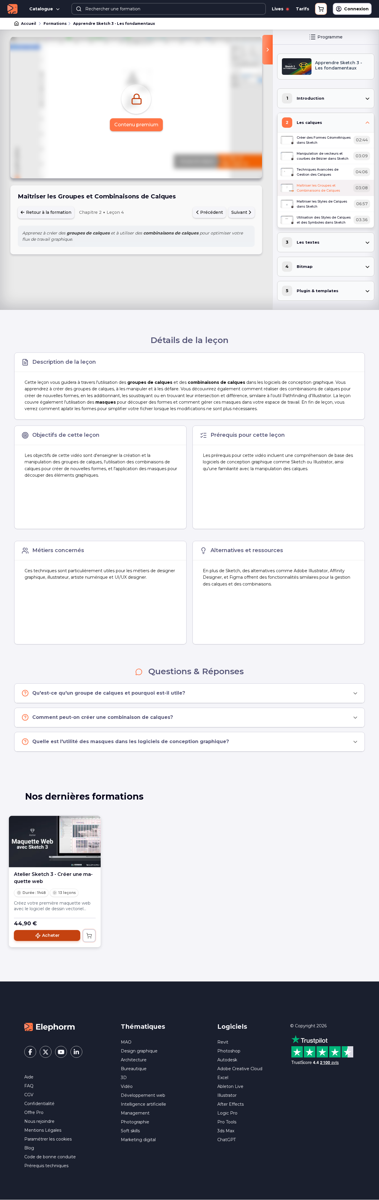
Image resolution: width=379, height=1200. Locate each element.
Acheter (51, 935)
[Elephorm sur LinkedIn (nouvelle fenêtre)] (76, 1052)
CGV (28, 1094)
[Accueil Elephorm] (49, 1026)
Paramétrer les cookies (48, 1139)
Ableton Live (230, 1086)
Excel (222, 1077)
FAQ (28, 1086)
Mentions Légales (42, 1130)
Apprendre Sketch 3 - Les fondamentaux (114, 23)
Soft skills (130, 1130)
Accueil (28, 23)
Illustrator (227, 1095)
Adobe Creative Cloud (239, 1068)
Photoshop (228, 1051)
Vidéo (127, 1086)
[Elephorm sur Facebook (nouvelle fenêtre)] (30, 1052)
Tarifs (302, 9)
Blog (29, 1148)
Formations (55, 23)
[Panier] (321, 9)
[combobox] (168, 9)
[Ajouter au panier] (89, 935)
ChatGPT (226, 1139)
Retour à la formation (48, 212)
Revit (222, 1042)
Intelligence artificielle (143, 1104)
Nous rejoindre (39, 1121)
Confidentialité (39, 1103)
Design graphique (139, 1051)
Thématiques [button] (143, 1026)
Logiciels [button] (232, 1026)
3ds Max (225, 1130)
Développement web (143, 1095)
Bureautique (134, 1068)
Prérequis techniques (46, 1165)
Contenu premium (136, 124)
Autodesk (227, 1059)
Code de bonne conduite (50, 1156)
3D (124, 1077)
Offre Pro (34, 1112)
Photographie (135, 1122)
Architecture (134, 1059)
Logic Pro (227, 1113)
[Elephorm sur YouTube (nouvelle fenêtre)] (61, 1052)
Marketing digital (138, 1139)
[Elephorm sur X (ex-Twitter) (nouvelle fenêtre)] (46, 1052)
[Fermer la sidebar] (267, 49)
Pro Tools (226, 1122)
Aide (28, 1077)
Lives (278, 9)
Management (135, 1113)
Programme (330, 37)
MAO (126, 1042)
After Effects (230, 1104)
